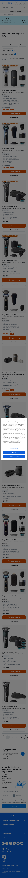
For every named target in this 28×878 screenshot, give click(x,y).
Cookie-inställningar (13, 449)
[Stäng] (24, 419)
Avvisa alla (13, 453)
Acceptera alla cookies (13, 457)
